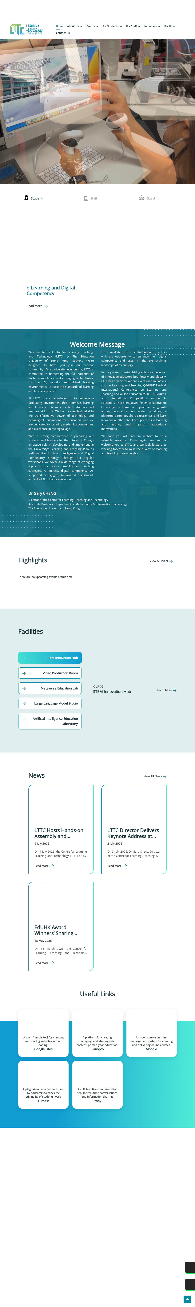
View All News (153, 776)
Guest (150, 198)
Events (90, 26)
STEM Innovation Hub (62, 658)
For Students (110, 26)
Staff (93, 198)
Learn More (164, 690)
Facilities (169, 26)
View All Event (159, 561)
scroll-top (187, 1299)
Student (36, 198)
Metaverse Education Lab (59, 688)
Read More (34, 306)
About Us (73, 26)
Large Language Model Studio (56, 703)
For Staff (131, 26)
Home (59, 26)
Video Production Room (60, 673)
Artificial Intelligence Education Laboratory (55, 721)
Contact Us (63, 33)
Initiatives (150, 26)
